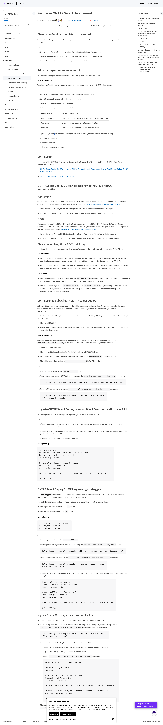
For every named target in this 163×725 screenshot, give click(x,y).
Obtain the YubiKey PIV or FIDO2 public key (148, 46)
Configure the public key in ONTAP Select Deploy (149, 51)
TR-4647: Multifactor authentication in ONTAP (103, 204)
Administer (9, 61)
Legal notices (9, 127)
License (7, 52)
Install (7, 56)
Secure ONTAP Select (15, 78)
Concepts (8, 43)
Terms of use (22, 721)
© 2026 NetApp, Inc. (8, 721)
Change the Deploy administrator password (149, 19)
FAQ (6, 123)
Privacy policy (35, 721)
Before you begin (13, 65)
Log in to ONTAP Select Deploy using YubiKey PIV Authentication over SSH (148, 57)
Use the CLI (9, 114)
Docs (21, 3)
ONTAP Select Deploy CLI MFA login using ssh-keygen (60, 176)
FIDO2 (142, 42)
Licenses (10, 100)
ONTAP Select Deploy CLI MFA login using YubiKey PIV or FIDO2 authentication (148, 34)
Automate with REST (12, 109)
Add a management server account (147, 24)
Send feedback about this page (151, 721)
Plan (6, 47)
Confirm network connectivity (17, 83)
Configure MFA (142, 28)
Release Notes (10, 38)
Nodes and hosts (13, 96)
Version (6, 18)
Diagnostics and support (16, 74)
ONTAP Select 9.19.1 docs (13, 34)
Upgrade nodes (13, 69)
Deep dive (8, 105)
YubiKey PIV (144, 39)
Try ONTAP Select (11, 118)
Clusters (10, 92)
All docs (5, 11)
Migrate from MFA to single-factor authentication (147, 69)
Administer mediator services (17, 87)
